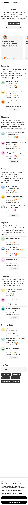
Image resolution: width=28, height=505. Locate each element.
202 (8, 210)
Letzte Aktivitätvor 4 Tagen (12, 192)
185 (8, 85)
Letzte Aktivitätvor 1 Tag (12, 158)
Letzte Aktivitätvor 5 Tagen (12, 255)
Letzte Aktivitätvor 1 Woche (12, 265)
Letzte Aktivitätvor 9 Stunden (13, 87)
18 (8, 104)
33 (8, 293)
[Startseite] (5, 2)
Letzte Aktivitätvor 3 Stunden (13, 295)
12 (12, 95)
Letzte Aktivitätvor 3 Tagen (12, 314)
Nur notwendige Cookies (14, 498)
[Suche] (22, 2)
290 (8, 200)
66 (8, 303)
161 (8, 146)
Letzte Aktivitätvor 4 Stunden (13, 138)
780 (8, 136)
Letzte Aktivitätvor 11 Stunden (13, 97)
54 (8, 190)
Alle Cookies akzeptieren (14, 502)
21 (12, 136)
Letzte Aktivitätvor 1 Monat (12, 202)
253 (8, 263)
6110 (14, 58)
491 (8, 95)
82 (9, 58)
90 (8, 242)
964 (8, 253)
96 (8, 312)
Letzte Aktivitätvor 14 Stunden (13, 106)
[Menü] (25, 2)
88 (8, 156)
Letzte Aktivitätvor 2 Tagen (12, 244)
